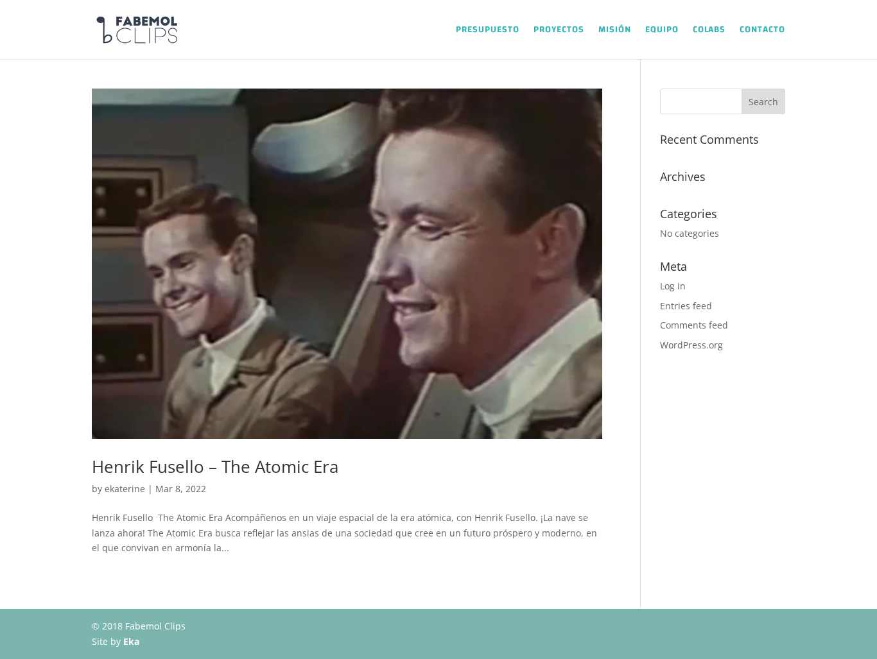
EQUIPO (662, 31)
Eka (131, 641)
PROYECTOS (559, 31)
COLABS (709, 31)
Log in (673, 286)
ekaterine (125, 489)
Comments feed (694, 325)
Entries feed (686, 306)
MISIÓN (614, 31)
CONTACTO (762, 31)
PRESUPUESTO (487, 31)
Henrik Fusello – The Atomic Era (215, 466)
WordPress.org (691, 345)
